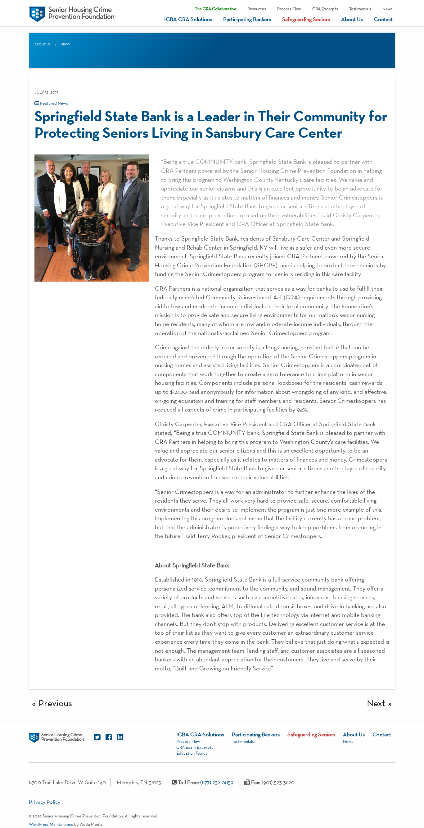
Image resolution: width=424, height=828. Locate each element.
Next (376, 703)
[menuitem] (215, 7)
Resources (256, 9)
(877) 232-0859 (216, 782)
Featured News (53, 103)
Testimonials (360, 9)
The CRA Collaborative (215, 9)
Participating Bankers (247, 19)
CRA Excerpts (325, 9)
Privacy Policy (44, 801)
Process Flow (289, 9)
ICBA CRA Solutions (188, 19)
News (387, 9)
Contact (383, 19)
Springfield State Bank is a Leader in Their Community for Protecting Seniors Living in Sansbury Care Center (210, 124)
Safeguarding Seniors (306, 19)
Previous (55, 703)
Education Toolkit (191, 753)
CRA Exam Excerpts (194, 747)
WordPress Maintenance (51, 824)
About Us (352, 19)
